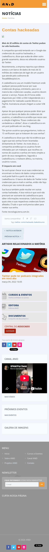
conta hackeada (27, 222)
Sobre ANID (10, 458)
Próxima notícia (12, 236)
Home (4, 18)
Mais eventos (10, 415)
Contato (30, 463)
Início (7, 453)
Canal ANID (32, 458)
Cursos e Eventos (34, 453)
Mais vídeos (10, 397)
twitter (17, 222)
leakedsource (39, 222)
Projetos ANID (11, 463)
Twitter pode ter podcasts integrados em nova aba (23, 277)
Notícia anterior (13, 230)
